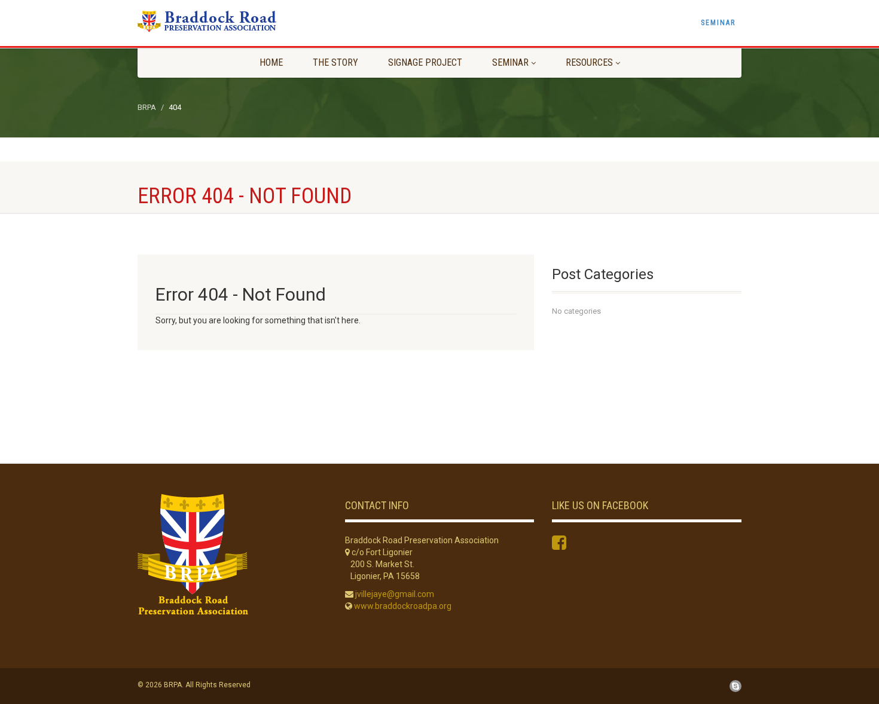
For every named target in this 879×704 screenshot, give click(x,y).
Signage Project (425, 62)
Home (271, 62)
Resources (589, 62)
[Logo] (232, 21)
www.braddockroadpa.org (402, 606)
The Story (335, 62)
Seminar (718, 23)
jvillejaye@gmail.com (394, 594)
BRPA (147, 107)
